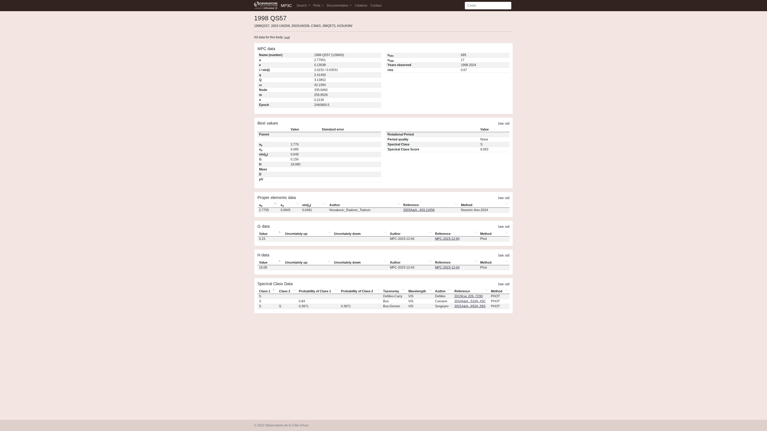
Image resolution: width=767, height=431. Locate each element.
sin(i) (306, 205)
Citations (361, 5)
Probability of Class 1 (315, 291)
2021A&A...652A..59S (470, 306)
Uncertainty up (296, 233)
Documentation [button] (338, 5)
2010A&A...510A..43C (470, 301)
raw (501, 123)
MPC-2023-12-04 (447, 267)
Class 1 (264, 291)
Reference (411, 205)
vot (287, 37)
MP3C (286, 5)
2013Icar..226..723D (468, 296)
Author (334, 205)
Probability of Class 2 (357, 291)
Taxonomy (391, 291)
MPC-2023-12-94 (447, 238)
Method (466, 205)
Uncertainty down (347, 233)
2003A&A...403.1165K (419, 210)
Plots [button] (317, 5)
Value (263, 233)
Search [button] (302, 5)
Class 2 (284, 291)
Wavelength (417, 291)
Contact (376, 5)
